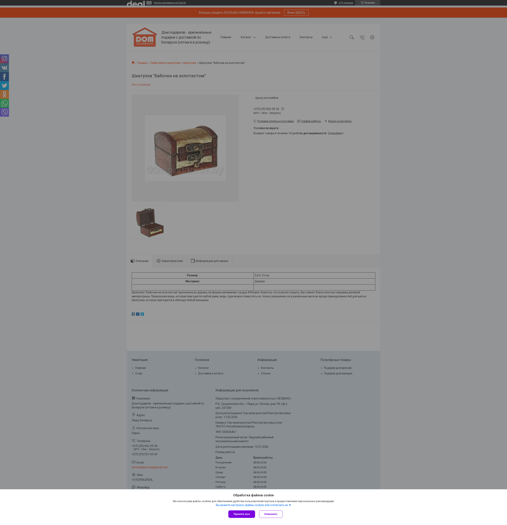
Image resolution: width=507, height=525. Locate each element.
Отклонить (270, 514)
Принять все (241, 514)
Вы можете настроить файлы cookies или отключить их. (252, 505)
